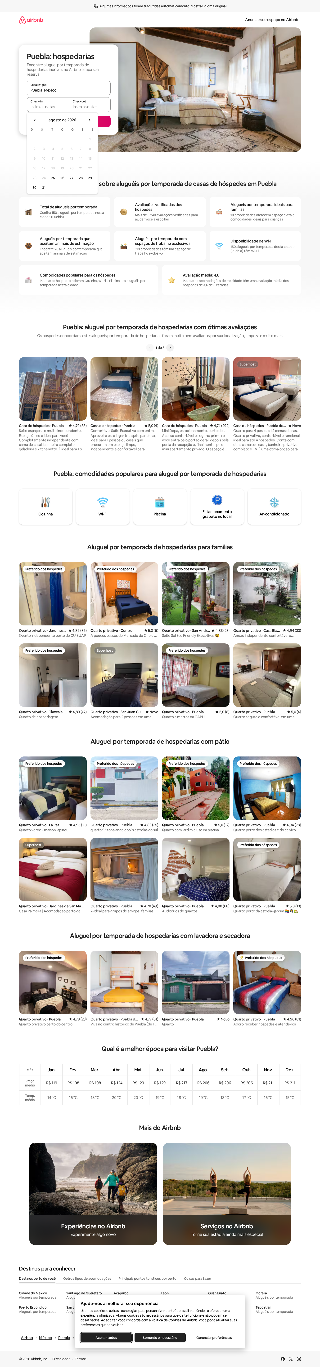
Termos (80, 1359)
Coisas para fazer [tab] (197, 1278)
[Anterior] (150, 348)
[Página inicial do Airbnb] (31, 19)
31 (43, 187)
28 (81, 178)
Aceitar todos (106, 1338)
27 (71, 178)
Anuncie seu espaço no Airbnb (271, 19)
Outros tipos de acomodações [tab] (87, 1278)
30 (34, 187)
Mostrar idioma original (208, 6)
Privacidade (61, 1359)
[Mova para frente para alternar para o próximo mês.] (89, 120)
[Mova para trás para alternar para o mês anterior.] (35, 120)
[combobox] (69, 90)
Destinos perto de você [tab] (37, 1278)
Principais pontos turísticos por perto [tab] (147, 1278)
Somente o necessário (160, 1338)
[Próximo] (170, 348)
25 (53, 178)
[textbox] (48, 107)
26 (62, 178)
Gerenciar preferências (214, 1338)
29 (90, 178)
